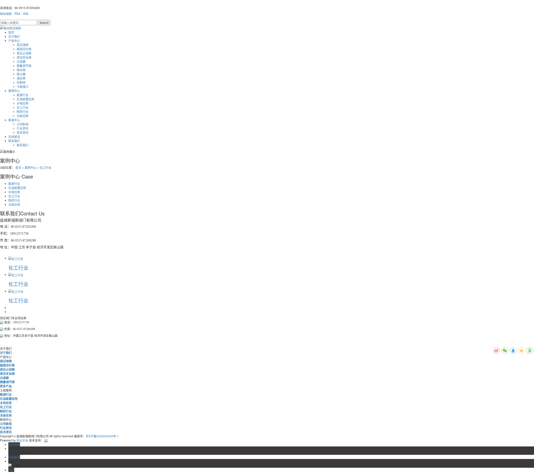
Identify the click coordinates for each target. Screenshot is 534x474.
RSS (17, 13)
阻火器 (21, 74)
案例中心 (14, 90)
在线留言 (14, 136)
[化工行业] (15, 258)
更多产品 (6, 386)
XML (26, 13)
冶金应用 (22, 116)
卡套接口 (22, 86)
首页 (11, 32)
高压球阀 (22, 45)
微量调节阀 (24, 65)
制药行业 (22, 111)
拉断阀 (21, 82)
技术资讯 (22, 132)
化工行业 (22, 107)
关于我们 (14, 36)
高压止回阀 (24, 53)
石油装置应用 (25, 99)
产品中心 (14, 40)
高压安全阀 (24, 57)
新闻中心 (14, 120)
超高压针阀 (24, 49)
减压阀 (21, 78)
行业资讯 (22, 128)
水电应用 (22, 103)
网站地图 (6, 13)
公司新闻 (22, 124)
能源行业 (22, 95)
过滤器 (21, 61)
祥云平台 (22, 440)
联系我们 (14, 141)
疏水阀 (21, 70)
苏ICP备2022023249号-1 (102, 436)
